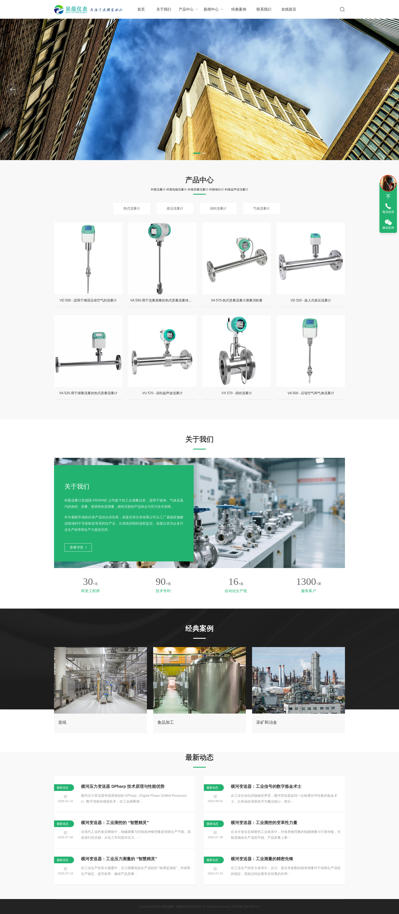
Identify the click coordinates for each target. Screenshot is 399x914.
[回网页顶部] (388, 197)
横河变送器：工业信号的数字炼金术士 (266, 786)
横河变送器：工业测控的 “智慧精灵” (115, 822)
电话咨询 (388, 212)
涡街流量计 (218, 208)
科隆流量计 (168, 906)
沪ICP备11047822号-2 (246, 906)
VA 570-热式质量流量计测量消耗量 (236, 300)
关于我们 (163, 9)
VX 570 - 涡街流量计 (237, 393)
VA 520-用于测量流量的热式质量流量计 (88, 393)
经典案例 (238, 9)
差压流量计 (175, 208)
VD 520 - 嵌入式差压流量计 (311, 300)
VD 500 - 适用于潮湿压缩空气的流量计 (88, 300)
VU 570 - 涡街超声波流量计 (162, 393)
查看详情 (76, 547)
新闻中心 (211, 9)
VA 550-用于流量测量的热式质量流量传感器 (162, 300)
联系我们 (263, 9)
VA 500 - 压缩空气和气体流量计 (311, 393)
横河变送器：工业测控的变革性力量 (264, 822)
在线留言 (288, 9)
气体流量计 (261, 208)
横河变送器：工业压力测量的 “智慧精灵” (119, 858)
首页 (141, 9)
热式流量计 (131, 208)
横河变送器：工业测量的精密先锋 (262, 858)
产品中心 (186, 9)
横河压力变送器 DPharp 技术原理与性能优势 (123, 786)
